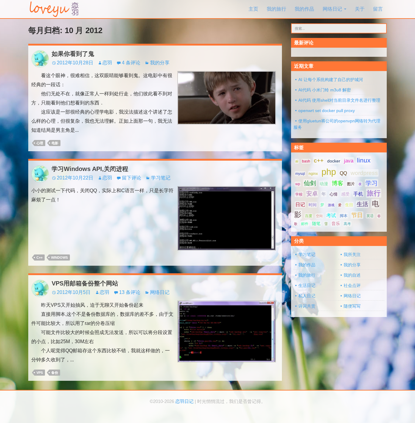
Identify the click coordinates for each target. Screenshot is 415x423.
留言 (378, 9)
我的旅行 (276, 9)
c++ (39, 257)
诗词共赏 (306, 306)
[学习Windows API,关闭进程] (226, 217)
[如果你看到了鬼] (226, 97)
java (348, 161)
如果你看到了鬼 (73, 53)
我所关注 (352, 254)
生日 (349, 205)
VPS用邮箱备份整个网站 (85, 283)
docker (333, 161)
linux (364, 160)
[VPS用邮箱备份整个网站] (226, 331)
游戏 (331, 205)
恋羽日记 (184, 401)
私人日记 (306, 295)
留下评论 (131, 177)
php (328, 172)
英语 (370, 216)
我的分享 (160, 62)
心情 (334, 194)
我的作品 (304, 9)
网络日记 (332, 9)
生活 (362, 204)
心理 (39, 143)
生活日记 (306, 285)
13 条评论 (129, 292)
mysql (300, 174)
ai (296, 161)
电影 (55, 143)
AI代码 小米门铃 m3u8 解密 (324, 89)
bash (306, 161)
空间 (319, 216)
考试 (331, 215)
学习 (371, 183)
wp (297, 184)
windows (59, 257)
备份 (54, 372)
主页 (253, 9)
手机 (358, 193)
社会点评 (352, 285)
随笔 (316, 223)
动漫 (324, 183)
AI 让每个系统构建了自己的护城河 (330, 79)
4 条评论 (131, 62)
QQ (343, 173)
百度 (308, 216)
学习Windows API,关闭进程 (90, 168)
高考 (347, 224)
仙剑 (310, 183)
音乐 (335, 223)
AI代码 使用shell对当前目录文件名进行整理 (339, 100)
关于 (360, 9)
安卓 (312, 193)
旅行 (374, 193)
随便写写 (352, 306)
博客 (337, 183)
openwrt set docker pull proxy (326, 110)
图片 (351, 184)
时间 (313, 205)
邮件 (304, 224)
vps (39, 372)
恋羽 (107, 62)
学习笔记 (160, 177)
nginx (313, 174)
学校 (299, 194)
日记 (300, 204)
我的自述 (352, 275)
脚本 (344, 215)
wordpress (364, 173)
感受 (345, 194)
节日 (357, 215)
